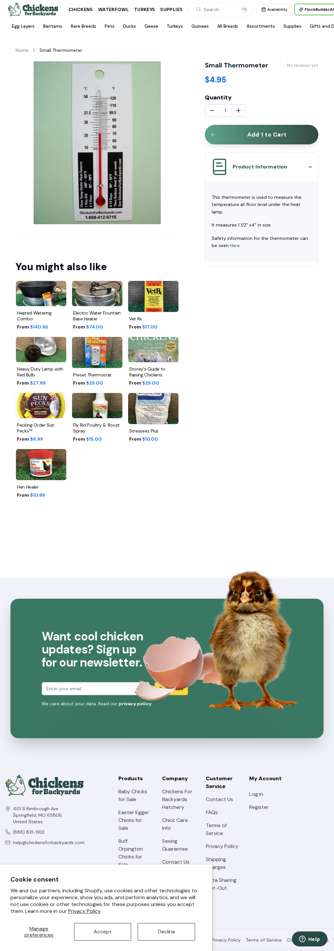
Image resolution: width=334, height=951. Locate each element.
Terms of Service (216, 829)
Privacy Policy (84, 911)
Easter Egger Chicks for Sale (133, 820)
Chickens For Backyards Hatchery (177, 799)
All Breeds (227, 26)
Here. (235, 245)
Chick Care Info (175, 824)
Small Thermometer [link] (60, 50)
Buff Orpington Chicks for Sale (130, 853)
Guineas (200, 26)
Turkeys (144, 9)
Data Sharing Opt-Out (221, 884)
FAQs (212, 812)
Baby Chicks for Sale (132, 795)
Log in (256, 794)
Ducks (129, 26)
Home (22, 50)
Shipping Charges (216, 863)
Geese (151, 26)
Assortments (261, 26)
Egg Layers (23, 26)
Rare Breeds (83, 26)
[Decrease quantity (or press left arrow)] (212, 110)
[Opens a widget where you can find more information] (309, 939)
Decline (166, 931)
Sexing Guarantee (175, 845)
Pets (109, 26)
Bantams (52, 26)
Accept (103, 931)
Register (259, 807)
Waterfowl (113, 9)
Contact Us (176, 861)
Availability (277, 9)
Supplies (171, 9)
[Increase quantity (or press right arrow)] (238, 110)
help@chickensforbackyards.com (48, 842)
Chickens (80, 9)
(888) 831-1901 (28, 832)
